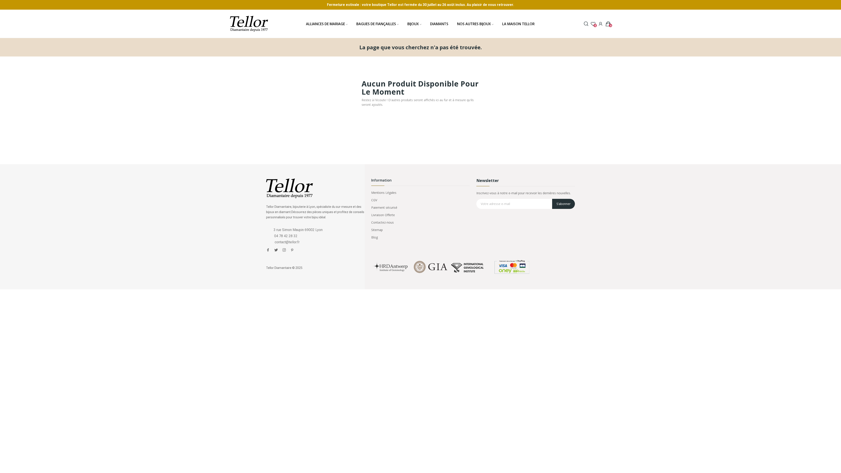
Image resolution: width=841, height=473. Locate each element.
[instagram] (284, 250)
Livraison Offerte (383, 215)
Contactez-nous (382, 222)
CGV (374, 200)
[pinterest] (292, 250)
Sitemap (377, 230)
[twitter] (276, 250)
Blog (374, 237)
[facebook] (268, 250)
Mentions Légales (383, 193)
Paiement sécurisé (384, 207)
